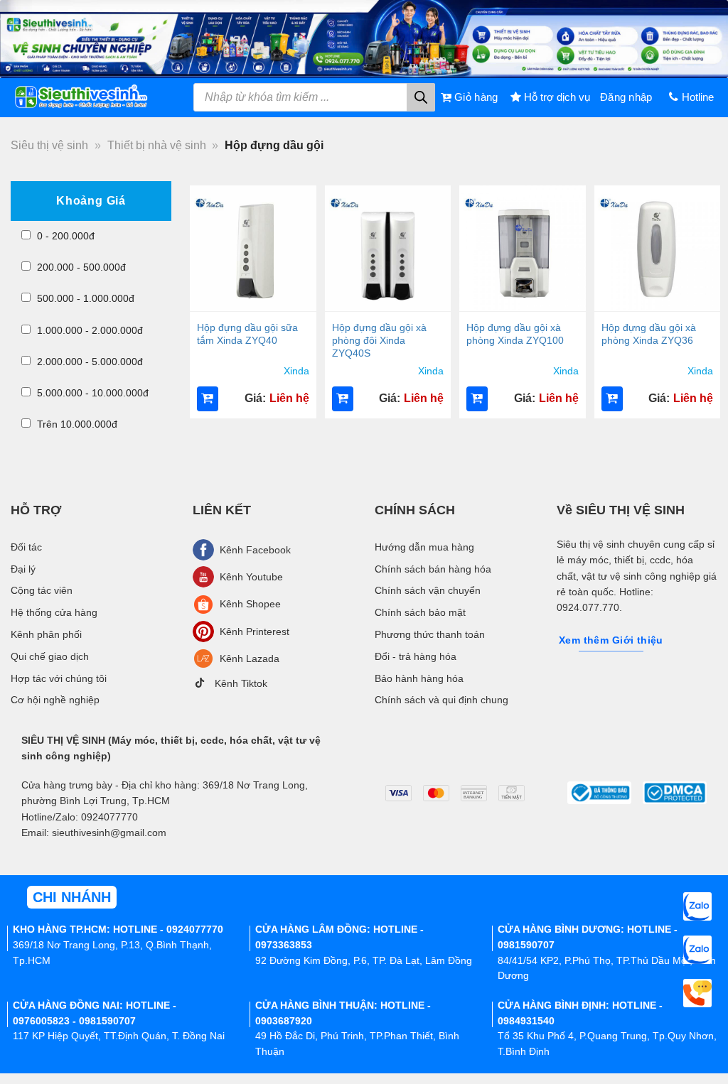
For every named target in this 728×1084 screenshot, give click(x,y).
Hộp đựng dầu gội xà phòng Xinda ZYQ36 (648, 334)
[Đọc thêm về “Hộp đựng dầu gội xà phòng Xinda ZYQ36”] (612, 398)
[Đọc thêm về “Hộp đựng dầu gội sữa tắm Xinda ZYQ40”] (207, 398)
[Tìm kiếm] (421, 97)
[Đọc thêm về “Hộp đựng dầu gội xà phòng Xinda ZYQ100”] (477, 398)
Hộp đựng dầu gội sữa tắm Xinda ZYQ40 (247, 334)
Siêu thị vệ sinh (49, 145)
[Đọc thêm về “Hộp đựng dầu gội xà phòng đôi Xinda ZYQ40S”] (342, 398)
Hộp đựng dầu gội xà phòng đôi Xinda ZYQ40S (379, 340)
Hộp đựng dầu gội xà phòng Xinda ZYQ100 (515, 334)
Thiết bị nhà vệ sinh (156, 145)
